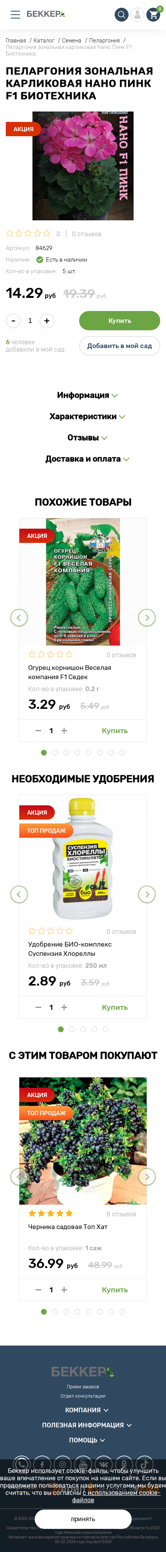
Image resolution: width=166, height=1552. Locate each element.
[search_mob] (122, 15)
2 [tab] (55, 753)
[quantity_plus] (64, 731)
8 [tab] (122, 753)
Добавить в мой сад (119, 346)
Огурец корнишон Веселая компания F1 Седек (69, 672)
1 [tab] (44, 753)
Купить (119, 321)
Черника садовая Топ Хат (68, 1227)
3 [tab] (66, 753)
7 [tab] (111, 753)
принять (83, 1519)
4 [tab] (77, 753)
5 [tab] (88, 753)
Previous (19, 617)
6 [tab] (100, 753)
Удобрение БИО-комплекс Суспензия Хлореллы (70, 948)
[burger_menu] (15, 14)
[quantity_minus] (38, 731)
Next (147, 617)
